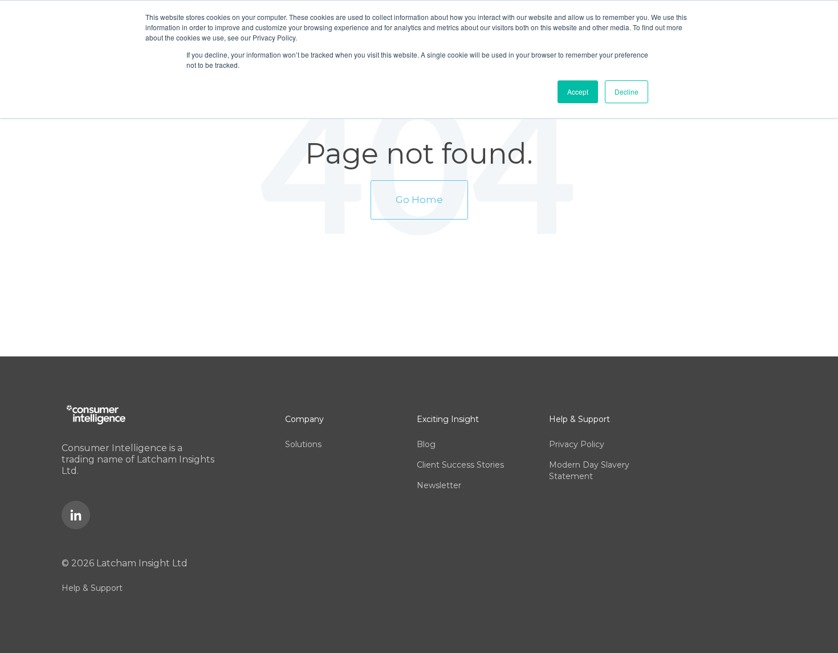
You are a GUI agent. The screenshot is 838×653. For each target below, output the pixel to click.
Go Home (419, 199)
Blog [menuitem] (426, 444)
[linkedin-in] (76, 515)
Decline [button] (626, 91)
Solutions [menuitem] (303, 444)
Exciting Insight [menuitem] (448, 419)
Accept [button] (577, 91)
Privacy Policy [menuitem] (576, 444)
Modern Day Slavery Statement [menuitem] (589, 470)
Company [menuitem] (304, 419)
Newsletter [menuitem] (439, 485)
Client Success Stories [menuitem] (460, 465)
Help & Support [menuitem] (92, 588)
